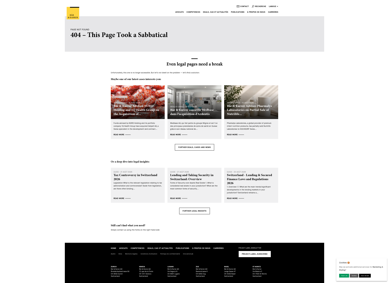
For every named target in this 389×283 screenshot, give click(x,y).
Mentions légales (131, 254)
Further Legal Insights (194, 211)
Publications (237, 12)
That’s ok (344, 276)
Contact (244, 6)
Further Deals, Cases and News (194, 147)
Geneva (142, 267)
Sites (120, 254)
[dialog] (361, 269)
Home (113, 248)
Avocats (179, 12)
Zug (197, 267)
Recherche (260, 6)
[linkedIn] (275, 254)
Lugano (170, 267)
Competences (193, 12)
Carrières (273, 12)
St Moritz (257, 267)
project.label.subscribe (255, 254)
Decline (354, 276)
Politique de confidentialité (170, 254)
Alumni (113, 254)
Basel (226, 267)
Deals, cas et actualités (215, 12)
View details (365, 276)
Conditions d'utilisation (149, 254)
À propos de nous (256, 12)
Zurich (114, 267)
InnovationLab (188, 254)
